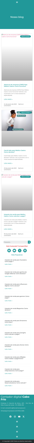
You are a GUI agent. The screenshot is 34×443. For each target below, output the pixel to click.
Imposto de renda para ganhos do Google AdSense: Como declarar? (16, 272)
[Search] (29, 242)
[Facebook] (9, 250)
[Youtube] (14, 250)
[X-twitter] (19, 250)
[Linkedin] (25, 250)
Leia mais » (8, 99)
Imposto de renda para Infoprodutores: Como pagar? (14, 369)
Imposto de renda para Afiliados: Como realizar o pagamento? (15, 357)
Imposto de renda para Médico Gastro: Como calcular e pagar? (15, 215)
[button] (17, 2)
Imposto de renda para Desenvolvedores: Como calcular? (15, 382)
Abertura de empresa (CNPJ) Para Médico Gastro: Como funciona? (15, 85)
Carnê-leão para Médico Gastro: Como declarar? (15, 151)
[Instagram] (15, 417)
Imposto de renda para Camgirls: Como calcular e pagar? (15, 333)
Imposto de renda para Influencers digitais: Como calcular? (16, 284)
